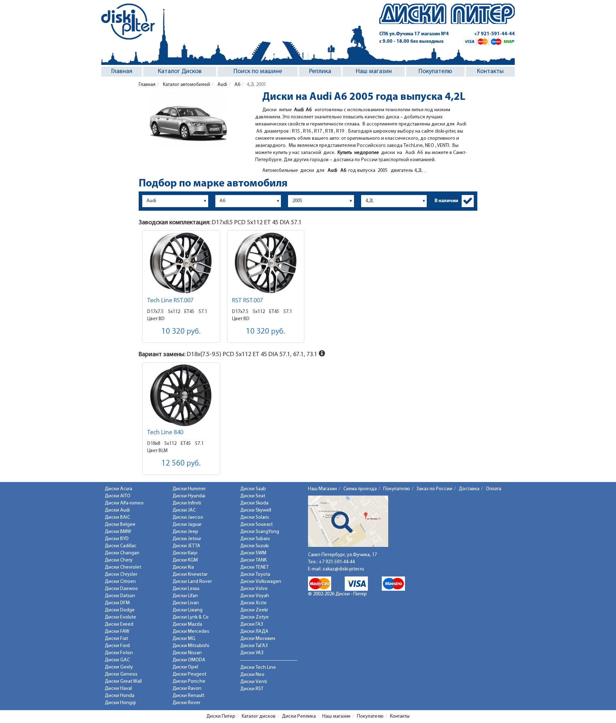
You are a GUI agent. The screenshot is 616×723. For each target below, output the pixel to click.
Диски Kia (183, 567)
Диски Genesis (121, 674)
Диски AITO (117, 496)
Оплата (493, 489)
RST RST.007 (247, 301)
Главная (121, 71)
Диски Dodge (120, 610)
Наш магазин (374, 71)
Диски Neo (252, 674)
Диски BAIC (117, 517)
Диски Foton (119, 653)
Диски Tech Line (258, 667)
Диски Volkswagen (260, 581)
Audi (221, 84)
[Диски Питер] (128, 21)
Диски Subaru (255, 539)
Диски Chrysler (121, 574)
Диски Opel (185, 667)
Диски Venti (253, 681)
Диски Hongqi (120, 703)
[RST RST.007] (266, 263)
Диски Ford (117, 645)
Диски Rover (186, 703)
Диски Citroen (120, 581)
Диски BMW (118, 531)
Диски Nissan (187, 653)
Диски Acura (118, 489)
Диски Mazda (187, 624)
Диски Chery (119, 560)
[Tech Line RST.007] (181, 263)
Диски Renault (188, 695)
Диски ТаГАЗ (254, 645)
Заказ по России (434, 489)
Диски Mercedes (191, 631)
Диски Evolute (120, 617)
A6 (236, 84)
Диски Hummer (189, 489)
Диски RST (251, 689)
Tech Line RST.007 (170, 301)
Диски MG (184, 638)
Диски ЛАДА (254, 631)
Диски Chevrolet (123, 567)
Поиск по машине (257, 71)
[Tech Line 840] (181, 395)
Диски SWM (253, 553)
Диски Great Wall (123, 681)
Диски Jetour (187, 539)
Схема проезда (360, 489)
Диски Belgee (120, 524)
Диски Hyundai (189, 496)
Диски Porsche (189, 681)
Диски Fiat (116, 638)
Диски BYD (117, 539)
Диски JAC (184, 510)
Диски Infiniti (187, 503)
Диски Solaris (254, 517)
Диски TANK (253, 560)
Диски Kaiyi (185, 553)
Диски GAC (117, 660)
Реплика (320, 71)
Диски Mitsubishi (191, 645)
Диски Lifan (185, 596)
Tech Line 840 (165, 433)
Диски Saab (253, 489)
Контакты (490, 71)
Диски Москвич (257, 638)
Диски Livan (186, 603)
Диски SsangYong (259, 531)
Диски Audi (117, 510)
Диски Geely (119, 667)
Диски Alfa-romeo (124, 503)
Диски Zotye (254, 617)
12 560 (181, 464)
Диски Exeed (119, 624)
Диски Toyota (255, 574)
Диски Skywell (255, 510)
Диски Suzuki (254, 546)
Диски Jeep (185, 531)
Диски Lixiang (187, 610)
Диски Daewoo (121, 588)
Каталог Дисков (180, 71)
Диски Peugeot (189, 674)
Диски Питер (220, 716)
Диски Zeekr (254, 610)
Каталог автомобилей (186, 84)
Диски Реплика (299, 716)
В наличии (446, 201)
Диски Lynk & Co (191, 617)
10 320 (181, 332)
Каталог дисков (259, 716)
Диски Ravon (187, 688)
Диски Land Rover (192, 581)
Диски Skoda (254, 503)
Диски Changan (122, 553)
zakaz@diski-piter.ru (343, 569)
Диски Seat (252, 496)
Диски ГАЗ (251, 624)
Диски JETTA (186, 546)
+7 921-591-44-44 (494, 34)
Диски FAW (117, 631)
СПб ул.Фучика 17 (414, 34)
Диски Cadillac (121, 546)
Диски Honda (119, 695)
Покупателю (435, 71)
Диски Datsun (120, 596)
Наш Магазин (322, 489)
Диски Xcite (253, 603)
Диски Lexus (186, 588)
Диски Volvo (254, 588)
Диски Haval (118, 688)
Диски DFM (117, 603)
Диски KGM (185, 560)
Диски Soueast (256, 524)
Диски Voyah (254, 596)
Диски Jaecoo (188, 517)
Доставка (469, 489)
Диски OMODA (189, 660)
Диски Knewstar (190, 574)
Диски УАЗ (251, 653)
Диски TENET (254, 567)
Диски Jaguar (187, 524)
